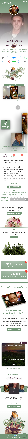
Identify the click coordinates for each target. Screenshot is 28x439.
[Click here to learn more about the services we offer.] (14, 398)
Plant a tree (14, 237)
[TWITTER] (19, 57)
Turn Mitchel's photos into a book (14, 146)
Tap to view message (14, 368)
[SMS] (14, 61)
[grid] (14, 128)
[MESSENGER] (14, 57)
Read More (14, 183)
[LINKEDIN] (2, 61)
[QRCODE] (2, 57)
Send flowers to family (14, 213)
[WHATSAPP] (25, 57)
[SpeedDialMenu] (24, 435)
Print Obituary (15, 186)
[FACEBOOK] (8, 57)
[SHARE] (19, 61)
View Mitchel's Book (14, 329)
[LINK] (25, 61)
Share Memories (15, 406)
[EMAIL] (8, 61)
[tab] (6, 155)
